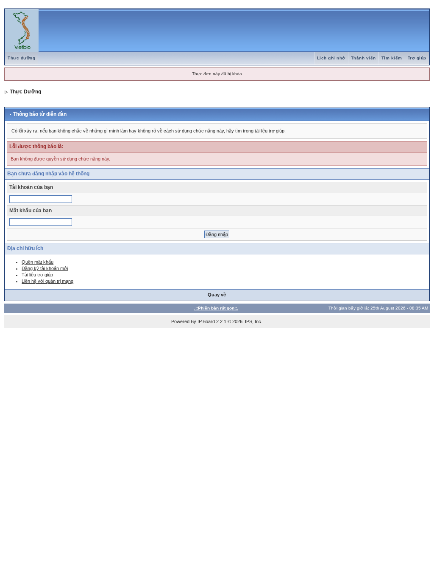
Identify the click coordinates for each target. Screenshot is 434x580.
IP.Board (206, 321)
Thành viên (363, 58)
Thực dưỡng (21, 58)
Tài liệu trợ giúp (37, 274)
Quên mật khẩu (37, 262)
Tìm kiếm (391, 58)
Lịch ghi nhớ (331, 58)
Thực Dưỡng (25, 92)
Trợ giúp (417, 58)
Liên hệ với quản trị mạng (47, 281)
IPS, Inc (253, 321)
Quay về (217, 294)
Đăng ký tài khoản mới (45, 268)
